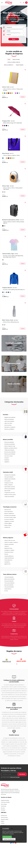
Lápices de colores (8, 423)
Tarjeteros (6, 546)
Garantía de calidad (4, 819)
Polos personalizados (8, 477)
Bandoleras (6, 459)
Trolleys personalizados (9, 450)
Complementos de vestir (9, 492)
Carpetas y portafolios (9, 544)
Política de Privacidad (14, 777)
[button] (1, 26)
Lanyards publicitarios (8, 556)
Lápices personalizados (9, 421)
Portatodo (6, 457)
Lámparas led (7, 527)
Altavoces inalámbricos (8, 64)
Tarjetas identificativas (9, 558)
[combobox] (15, 27)
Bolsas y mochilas (16, 59)
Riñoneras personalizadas (9, 454)
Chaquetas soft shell (8, 482)
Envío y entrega (4, 804)
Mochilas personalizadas (9, 444)
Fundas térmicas (7, 588)
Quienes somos (4, 815)
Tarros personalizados (9, 586)
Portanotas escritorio (8, 552)
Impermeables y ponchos (9, 486)
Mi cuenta (3, 808)
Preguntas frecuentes (5, 800)
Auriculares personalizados (10, 515)
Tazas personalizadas (8, 577)
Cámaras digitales (8, 523)
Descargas (3, 809)
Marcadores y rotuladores (9, 427)
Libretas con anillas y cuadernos (13, 62)
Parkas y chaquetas (8, 484)
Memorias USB (7, 509)
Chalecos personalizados (9, 488)
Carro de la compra (8, 456)
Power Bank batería (8, 511)
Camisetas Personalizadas (9, 475)
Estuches (6, 554)
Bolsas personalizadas (9, 442)
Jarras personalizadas (8, 585)
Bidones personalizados (9, 579)
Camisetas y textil (8, 472)
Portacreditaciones (8, 560)
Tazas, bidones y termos (9, 574)
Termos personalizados (9, 583)
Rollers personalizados (9, 419)
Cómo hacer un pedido (5, 802)
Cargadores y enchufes (9, 521)
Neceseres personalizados (9, 452)
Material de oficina (8, 548)
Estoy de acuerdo (7, 836)
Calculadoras (7, 562)
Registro (2, 821)
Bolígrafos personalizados (9, 417)
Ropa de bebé (7, 490)
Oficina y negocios (8, 537)
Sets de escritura (7, 425)
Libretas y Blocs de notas (9, 540)
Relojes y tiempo (7, 525)
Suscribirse (22, 774)
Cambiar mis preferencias (9, 839)
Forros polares (7, 480)
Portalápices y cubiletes (9, 550)
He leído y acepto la (11, 777)
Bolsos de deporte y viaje (9, 446)
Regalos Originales (19, 64)
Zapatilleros (6, 461)
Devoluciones (3, 806)
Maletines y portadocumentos (10, 448)
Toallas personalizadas (9, 496)
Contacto (2, 823)
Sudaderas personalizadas (9, 478)
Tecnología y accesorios (9, 507)
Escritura (5, 414)
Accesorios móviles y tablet (10, 517)
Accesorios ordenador (9, 519)
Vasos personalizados (9, 581)
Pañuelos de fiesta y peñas (10, 494)
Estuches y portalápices (9, 429)
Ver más (6, 590)
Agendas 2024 (7, 564)
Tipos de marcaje (4, 817)
